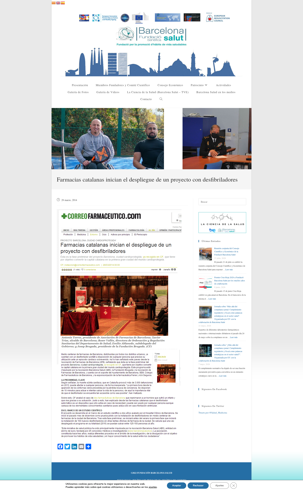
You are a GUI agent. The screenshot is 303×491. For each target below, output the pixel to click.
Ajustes (219, 485)
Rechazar (198, 485)
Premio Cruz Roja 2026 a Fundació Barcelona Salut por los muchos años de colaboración (229, 280)
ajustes (153, 487)
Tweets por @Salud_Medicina (212, 412)
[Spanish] (63, 2)
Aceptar (176, 485)
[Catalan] (54, 2)
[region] (151, 138)
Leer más (229, 269)
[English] (58, 2)
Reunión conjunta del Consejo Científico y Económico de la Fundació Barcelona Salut (226, 251)
